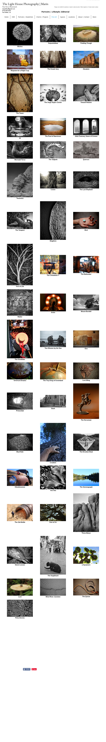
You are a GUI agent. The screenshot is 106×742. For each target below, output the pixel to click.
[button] (72, 17)
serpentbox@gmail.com (8, 9)
